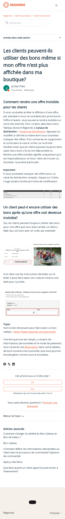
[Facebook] (4, 364)
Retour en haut (12, 416)
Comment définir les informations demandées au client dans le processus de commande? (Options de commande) (31, 452)
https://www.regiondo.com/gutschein (34, 331)
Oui (32, 382)
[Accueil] (14, 5)
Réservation (31, 347)
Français (55, 513)
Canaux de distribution (32, 131)
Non (32, 389)
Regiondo (7, 15)
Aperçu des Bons (13, 462)
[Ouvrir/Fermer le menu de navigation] (56, 5)
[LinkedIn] (13, 364)
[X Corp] (9, 364)
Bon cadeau (10, 443)
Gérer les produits (23, 15)
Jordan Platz (18, 86)
